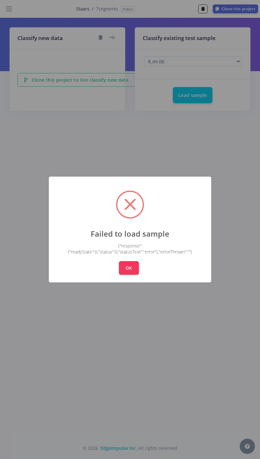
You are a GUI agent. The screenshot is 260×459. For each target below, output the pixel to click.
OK (129, 268)
